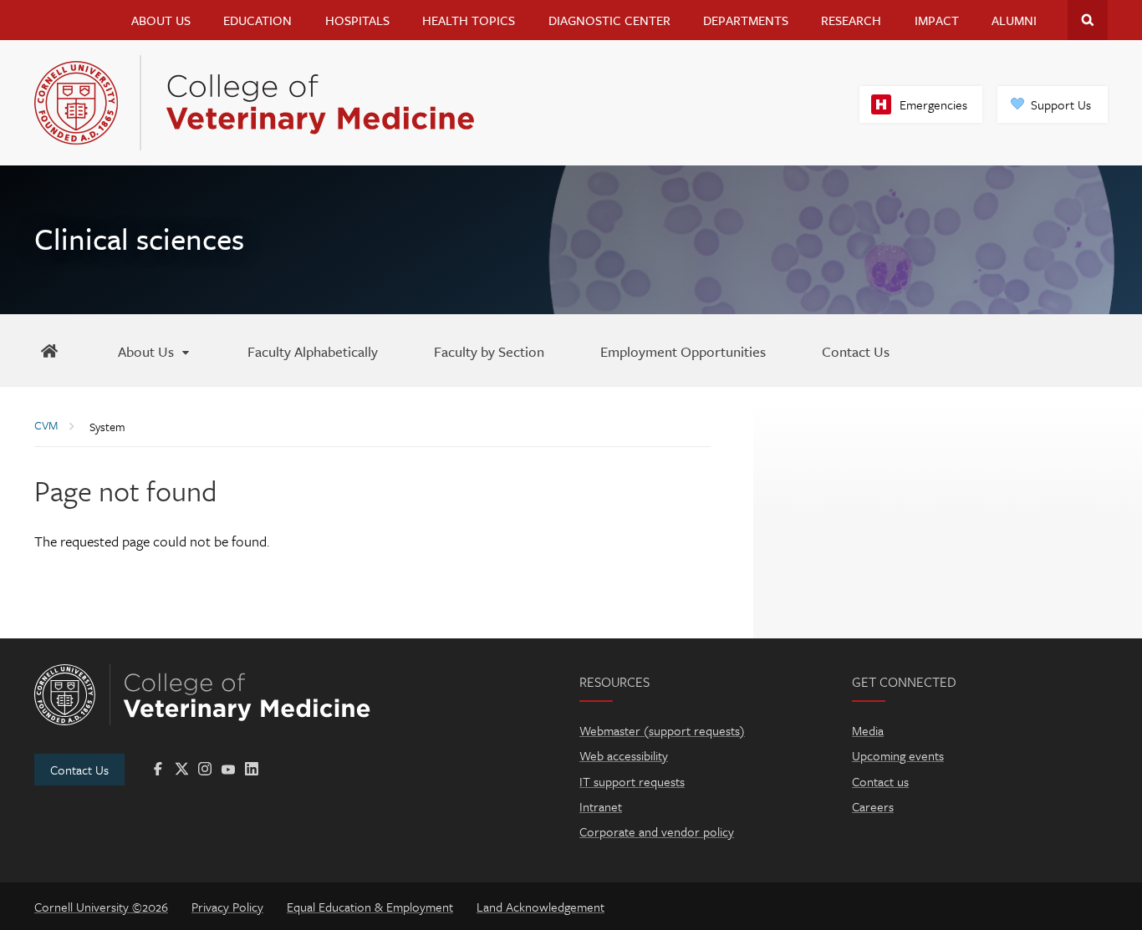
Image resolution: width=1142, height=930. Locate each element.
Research (851, 20)
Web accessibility (623, 755)
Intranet (600, 806)
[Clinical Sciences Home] (50, 350)
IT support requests (632, 781)
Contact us (880, 781)
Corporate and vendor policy (656, 831)
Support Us (1061, 104)
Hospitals (357, 20)
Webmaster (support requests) (662, 730)
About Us (161, 20)
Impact (937, 20)
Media (868, 730)
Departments (745, 20)
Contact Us (79, 769)
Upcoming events (898, 755)
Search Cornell (1088, 20)
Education (257, 20)
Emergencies (933, 104)
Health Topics (468, 20)
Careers (873, 806)
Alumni (1014, 20)
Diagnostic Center (609, 20)
